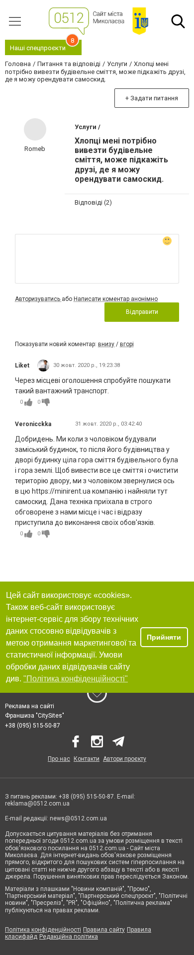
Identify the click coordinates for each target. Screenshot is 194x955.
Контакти (86, 758)
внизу (106, 344)
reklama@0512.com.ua (37, 803)
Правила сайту (104, 929)
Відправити (142, 311)
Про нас (59, 758)
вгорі (127, 344)
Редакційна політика (68, 936)
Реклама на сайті (29, 706)
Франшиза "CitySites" (34, 715)
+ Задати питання (151, 98)
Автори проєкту (124, 758)
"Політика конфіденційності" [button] (75, 678)
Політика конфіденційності (43, 929)
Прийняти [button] (164, 637)
